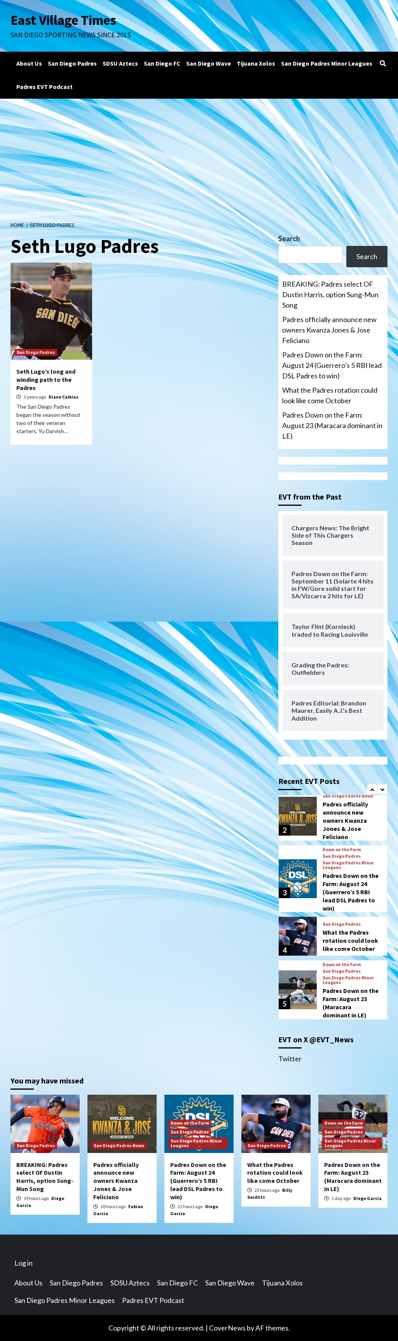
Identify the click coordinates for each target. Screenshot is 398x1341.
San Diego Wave (208, 63)
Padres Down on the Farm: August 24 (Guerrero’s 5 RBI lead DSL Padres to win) (332, 365)
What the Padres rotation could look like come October (329, 395)
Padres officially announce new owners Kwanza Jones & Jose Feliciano (329, 330)
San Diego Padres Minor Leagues (326, 63)
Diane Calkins (64, 397)
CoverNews (227, 1328)
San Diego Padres (72, 63)
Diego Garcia (367, 1198)
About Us (29, 63)
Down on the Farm (342, 849)
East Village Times (63, 20)
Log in (23, 1263)
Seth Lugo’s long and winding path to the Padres (45, 379)
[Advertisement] (199, 157)
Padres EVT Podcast (44, 87)
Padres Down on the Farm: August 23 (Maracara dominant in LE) (332, 425)
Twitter (290, 1058)
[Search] (383, 63)
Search (289, 238)
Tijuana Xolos (256, 63)
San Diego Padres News (348, 796)
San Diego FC (162, 63)
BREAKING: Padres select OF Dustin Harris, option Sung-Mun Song (330, 294)
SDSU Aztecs (120, 63)
